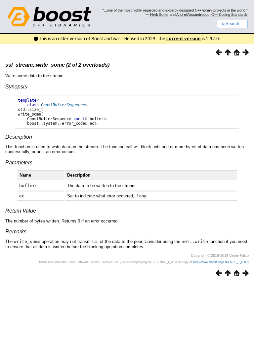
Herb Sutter (159, 15)
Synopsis (16, 86)
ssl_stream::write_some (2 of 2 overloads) (57, 65)
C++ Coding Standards (229, 15)
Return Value (20, 211)
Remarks (15, 231)
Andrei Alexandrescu (192, 15)
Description (18, 137)
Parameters (18, 162)
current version (183, 39)
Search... (234, 23)
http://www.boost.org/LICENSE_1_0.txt (220, 262)
